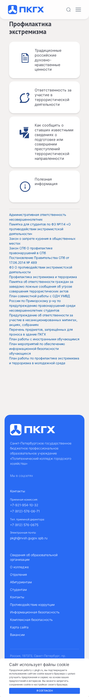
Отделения (18, 574)
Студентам (18, 589)
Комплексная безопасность (31, 620)
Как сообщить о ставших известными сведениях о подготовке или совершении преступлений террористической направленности (54, 142)
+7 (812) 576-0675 (24, 525)
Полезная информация (46, 181)
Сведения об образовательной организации (34, 557)
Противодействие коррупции (32, 605)
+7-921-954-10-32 (24, 505)
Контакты (17, 597)
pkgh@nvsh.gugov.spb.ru (28, 538)
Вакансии (17, 635)
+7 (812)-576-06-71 (25, 511)
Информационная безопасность (35, 612)
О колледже (19, 567)
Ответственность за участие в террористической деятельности (53, 97)
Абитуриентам (21, 582)
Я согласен (45, 690)
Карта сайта (19, 627)
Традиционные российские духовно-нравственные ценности (48, 60)
